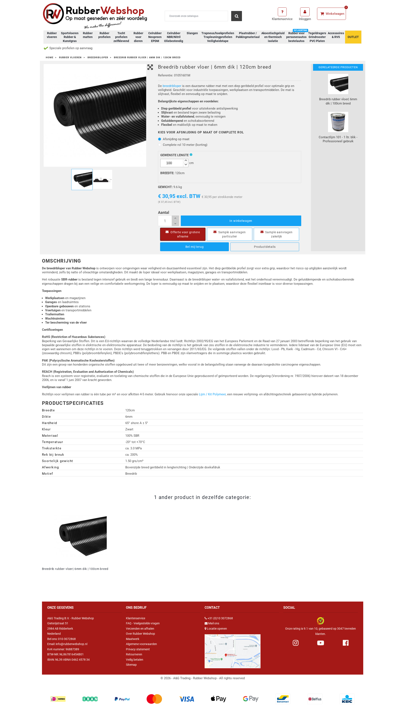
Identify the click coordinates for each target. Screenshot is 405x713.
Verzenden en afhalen (140, 628)
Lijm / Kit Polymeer (212, 394)
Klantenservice (135, 618)
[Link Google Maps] (233, 649)
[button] (185, 161)
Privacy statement (138, 649)
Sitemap (131, 664)
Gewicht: (165, 187)
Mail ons (213, 623)
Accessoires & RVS (336, 35)
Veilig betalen (134, 659)
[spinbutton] (174, 163)
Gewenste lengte (174, 155)
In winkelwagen (241, 220)
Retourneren (134, 654)
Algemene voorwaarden (141, 644)
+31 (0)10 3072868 (220, 618)
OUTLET (353, 37)
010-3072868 (67, 639)
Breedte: (167, 173)
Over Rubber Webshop (140, 633)
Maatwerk (132, 639)
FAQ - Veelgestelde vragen (143, 623)
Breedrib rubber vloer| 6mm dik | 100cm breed (75, 569)
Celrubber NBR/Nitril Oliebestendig (173, 36)
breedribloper (172, 86)
